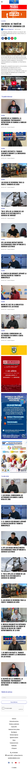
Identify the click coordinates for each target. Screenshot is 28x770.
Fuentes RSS (14, 726)
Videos (14, 740)
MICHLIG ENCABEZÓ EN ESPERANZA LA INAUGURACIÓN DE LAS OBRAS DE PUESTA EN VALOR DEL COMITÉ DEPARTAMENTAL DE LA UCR (13, 627)
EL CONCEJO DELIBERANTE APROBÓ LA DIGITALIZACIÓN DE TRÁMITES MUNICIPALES (13, 275)
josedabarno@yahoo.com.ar (14, 758)
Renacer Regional (8, 29)
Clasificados (14, 745)
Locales (3, 21)
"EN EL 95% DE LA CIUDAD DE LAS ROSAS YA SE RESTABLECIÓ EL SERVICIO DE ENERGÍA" (12, 213)
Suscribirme (14, 702)
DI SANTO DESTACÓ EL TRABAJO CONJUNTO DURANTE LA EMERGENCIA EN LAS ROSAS (13, 153)
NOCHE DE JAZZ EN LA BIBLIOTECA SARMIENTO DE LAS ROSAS (12, 305)
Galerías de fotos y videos (14, 729)
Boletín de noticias (7, 692)
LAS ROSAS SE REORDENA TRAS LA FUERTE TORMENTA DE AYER (12, 183)
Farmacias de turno (14, 743)
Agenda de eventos (14, 737)
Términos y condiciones (14, 724)
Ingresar (15, 748)
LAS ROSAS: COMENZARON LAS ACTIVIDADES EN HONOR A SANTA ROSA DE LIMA (12, 335)
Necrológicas (14, 732)
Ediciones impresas (14, 735)
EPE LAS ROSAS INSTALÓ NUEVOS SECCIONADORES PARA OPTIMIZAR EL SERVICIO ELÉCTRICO (13, 244)
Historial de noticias (14, 721)
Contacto (14, 718)
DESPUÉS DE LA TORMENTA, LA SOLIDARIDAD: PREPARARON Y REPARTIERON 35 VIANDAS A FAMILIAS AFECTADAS (13, 121)
